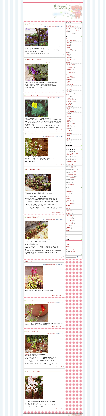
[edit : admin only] (63, 54)
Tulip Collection (70, 111)
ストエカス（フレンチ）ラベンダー (38, 47)
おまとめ (69, 118)
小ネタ (68, 42)
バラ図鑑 (69, 106)
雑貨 (67, 94)
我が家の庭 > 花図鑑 (52, 26)
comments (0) (54, 129)
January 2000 (69, 217)
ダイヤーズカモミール (32, 95)
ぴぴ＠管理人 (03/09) (71, 174)
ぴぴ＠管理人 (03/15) (71, 167)
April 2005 (68, 196)
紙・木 (68, 91)
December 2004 (69, 201)
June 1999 (68, 225)
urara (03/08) (70, 181)
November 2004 (69, 203)
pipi (47, 26)
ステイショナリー (71, 99)
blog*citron (73, 251)
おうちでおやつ (70, 72)
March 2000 (68, 213)
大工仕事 (69, 89)
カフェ (68, 71)
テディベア (69, 86)
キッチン (69, 103)
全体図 (68, 113)
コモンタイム (29, 134)
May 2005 (68, 195)
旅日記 (68, 79)
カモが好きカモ (70, 59)
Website (69, 140)
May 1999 (68, 227)
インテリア (69, 98)
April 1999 (68, 228)
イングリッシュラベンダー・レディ (35, 24)
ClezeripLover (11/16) (72, 158)
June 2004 (68, 206)
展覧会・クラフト (71, 120)
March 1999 (68, 230)
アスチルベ (29, 261)
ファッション (71, 93)
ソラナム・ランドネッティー (33, 59)
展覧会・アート (70, 126)
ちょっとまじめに (71, 40)
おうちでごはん (70, 64)
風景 (68, 54)
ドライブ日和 (70, 76)
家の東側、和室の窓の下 (32, 217)
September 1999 (69, 223)
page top (53, 414)
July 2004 (68, 205)
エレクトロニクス (71, 101)
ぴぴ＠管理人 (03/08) (71, 177)
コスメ (68, 96)
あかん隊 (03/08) (70, 184)
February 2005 (69, 200)
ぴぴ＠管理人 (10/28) (71, 161)
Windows (69, 131)
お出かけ (68, 74)
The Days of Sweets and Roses (30, 0)
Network (69, 133)
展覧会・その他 (70, 123)
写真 (67, 52)
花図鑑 (68, 109)
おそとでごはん (70, 67)
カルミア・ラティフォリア (33, 371)
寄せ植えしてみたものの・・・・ (35, 331)
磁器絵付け (69, 47)
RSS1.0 (68, 244)
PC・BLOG (68, 130)
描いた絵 (68, 44)
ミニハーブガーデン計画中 (33, 169)
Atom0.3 (68, 246)
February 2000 (69, 215)
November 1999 (69, 220)
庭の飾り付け (70, 108)
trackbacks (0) (59, 129)
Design (68, 138)
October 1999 (69, 222)
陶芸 (68, 82)
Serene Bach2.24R (70, 249)
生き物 (68, 57)
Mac (68, 135)
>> (44, 412)
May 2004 (68, 208)
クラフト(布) (70, 84)
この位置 (27, 239)
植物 (68, 60)
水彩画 (68, 45)
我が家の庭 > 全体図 (51, 219)
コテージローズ (69, 33)
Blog (68, 142)
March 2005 (68, 198)
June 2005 (68, 193)
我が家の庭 (68, 104)
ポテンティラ (29, 300)
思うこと (68, 38)
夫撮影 (68, 55)
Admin (67, 248)
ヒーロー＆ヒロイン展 (71, 26)
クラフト (68, 81)
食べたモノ (68, 62)
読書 (68, 128)
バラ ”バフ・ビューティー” (71, 28)
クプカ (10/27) (70, 164)
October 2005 (69, 191)
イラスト (69, 49)
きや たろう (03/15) (71, 171)
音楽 (68, 125)
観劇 (68, 121)
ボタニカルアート (71, 50)
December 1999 (69, 218)
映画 (68, 116)
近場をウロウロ (70, 77)
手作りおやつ (70, 69)
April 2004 (68, 210)
